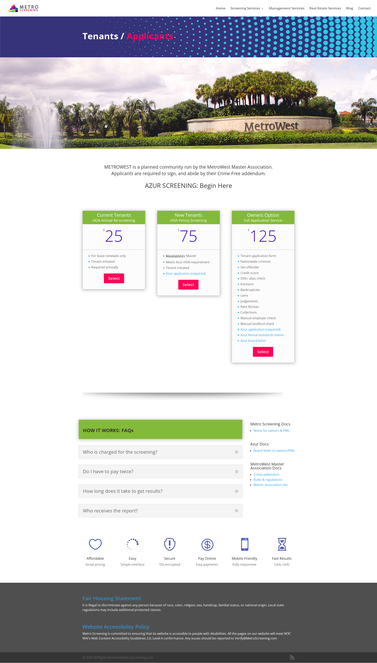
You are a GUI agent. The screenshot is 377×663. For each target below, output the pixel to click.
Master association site (270, 485)
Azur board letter (253, 340)
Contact (364, 8)
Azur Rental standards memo (262, 335)
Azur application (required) (186, 273)
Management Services (286, 8)
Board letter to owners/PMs (274, 450)
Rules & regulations (267, 479)
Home (220, 8)
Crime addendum (266, 474)
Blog (349, 8)
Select (114, 278)
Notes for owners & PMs (271, 430)
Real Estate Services (325, 8)
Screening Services (245, 8)
